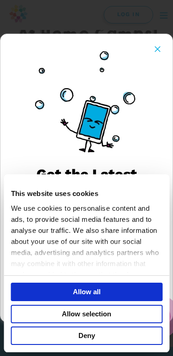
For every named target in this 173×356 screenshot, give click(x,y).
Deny (86, 335)
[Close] (157, 49)
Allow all (87, 292)
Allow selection (86, 314)
